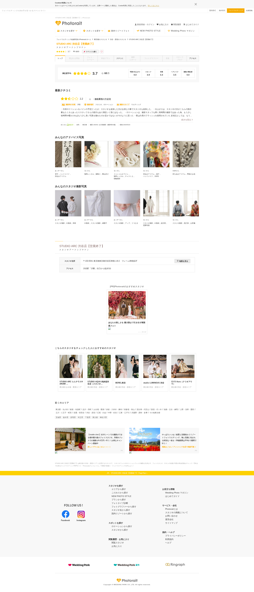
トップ (60, 58)
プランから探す (119, 499)
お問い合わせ (171, 516)
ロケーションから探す (122, 526)
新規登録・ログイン (145, 24)
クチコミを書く (91, 51)
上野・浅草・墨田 (187, 409)
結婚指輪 (249, 10)
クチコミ (119, 58)
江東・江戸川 (124, 413)
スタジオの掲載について (176, 512)
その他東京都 (154, 413)
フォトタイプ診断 (120, 503)
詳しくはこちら (153, 5)
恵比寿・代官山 (143, 409)
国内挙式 (212, 10)
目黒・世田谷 (79, 413)
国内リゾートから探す (122, 513)
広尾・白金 (101, 413)
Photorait (127, 580)
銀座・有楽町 (75, 409)
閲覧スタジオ (118, 542)
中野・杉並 (112, 413)
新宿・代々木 (156, 409)
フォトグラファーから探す (124, 506)
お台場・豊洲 (98, 409)
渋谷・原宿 (90, 413)
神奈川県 (103, 417)
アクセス (192, 58)
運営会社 (169, 519)
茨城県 (58, 417)
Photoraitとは (171, 509)
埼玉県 (80, 417)
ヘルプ (168, 542)
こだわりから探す (120, 492)
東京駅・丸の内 (62, 409)
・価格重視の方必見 (101, 99)
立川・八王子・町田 (64, 413)
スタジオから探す (120, 530)
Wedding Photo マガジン (183, 31)
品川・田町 (87, 409)
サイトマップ (171, 523)
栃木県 (65, 417)
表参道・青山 (129, 409)
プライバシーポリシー (175, 536)
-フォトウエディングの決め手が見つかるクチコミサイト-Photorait (68, 23)
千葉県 (87, 417)
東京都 (95, 417)
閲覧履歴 (177, 24)
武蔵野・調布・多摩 (139, 413)
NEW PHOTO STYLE (150, 31)
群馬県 (73, 417)
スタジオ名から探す (121, 510)
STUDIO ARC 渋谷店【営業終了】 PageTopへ (129, 473)
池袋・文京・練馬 (171, 409)
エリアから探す (119, 489)
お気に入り (117, 546)
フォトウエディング (235, 10)
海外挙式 (222, 10)
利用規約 (169, 539)
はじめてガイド (192, 24)
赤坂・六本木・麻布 (114, 409)
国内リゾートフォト (120, 31)
